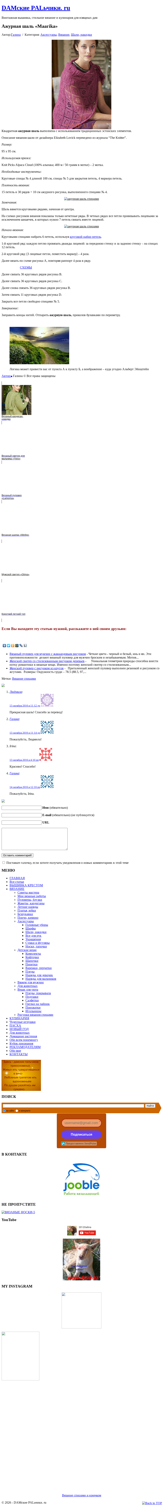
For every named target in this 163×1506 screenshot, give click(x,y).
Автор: (6, 376)
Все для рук (33, 935)
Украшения (33, 939)
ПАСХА (15, 1025)
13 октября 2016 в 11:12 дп (25, 705)
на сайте (10, 1110)
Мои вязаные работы (31, 896)
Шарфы (30, 928)
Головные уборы (36, 925)
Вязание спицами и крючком (81, 1495)
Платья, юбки (26, 910)
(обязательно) (55, 807)
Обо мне (15, 1050)
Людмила (16, 691)
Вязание (63, 34)
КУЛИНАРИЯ (19, 1018)
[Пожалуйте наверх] (152, 1503)
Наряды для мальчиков (40, 978)
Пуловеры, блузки (29, 899)
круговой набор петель (85, 236)
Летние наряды (27, 907)
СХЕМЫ (26, 267)
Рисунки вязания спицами (35, 1014)
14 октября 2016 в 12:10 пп (25, 787)
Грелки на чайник (37, 1004)
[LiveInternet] (25, 645)
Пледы (30, 971)
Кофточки (32, 957)
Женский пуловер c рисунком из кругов (37, 668)
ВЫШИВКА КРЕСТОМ (26, 885)
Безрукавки (25, 914)
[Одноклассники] (13, 645)
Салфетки (32, 1000)
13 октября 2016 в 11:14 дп (25, 732)
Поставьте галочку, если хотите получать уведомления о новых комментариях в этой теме (67, 862)
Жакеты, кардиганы (31, 903)
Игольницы (33, 1011)
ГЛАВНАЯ (17, 878)
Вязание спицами (24, 678)
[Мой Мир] (17, 645)
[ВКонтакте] (4, 645)
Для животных (27, 986)
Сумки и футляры (37, 942)
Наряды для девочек (39, 975)
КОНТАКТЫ (19, 1054)
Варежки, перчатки (38, 968)
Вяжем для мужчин (30, 982)
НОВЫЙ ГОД (19, 1029)
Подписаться (81, 1134)
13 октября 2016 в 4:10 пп (24, 759)
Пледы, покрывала (38, 993)
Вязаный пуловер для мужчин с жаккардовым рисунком (48, 654)
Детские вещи (27, 950)
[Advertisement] (81, 1432)
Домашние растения (23, 1036)
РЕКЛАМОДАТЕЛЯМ (25, 1047)
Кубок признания (21, 1043)
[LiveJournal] (21, 645)
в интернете (24, 1110)
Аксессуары (48, 34)
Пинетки (31, 964)
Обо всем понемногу (24, 1040)
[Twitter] (9, 645)
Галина (16, 34)
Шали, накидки (81, 34)
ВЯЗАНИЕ (17, 889)
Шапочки (31, 960)
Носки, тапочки (36, 946)
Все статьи (17, 881)
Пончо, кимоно (27, 917)
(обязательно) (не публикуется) (68, 815)
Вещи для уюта (27, 989)
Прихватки (33, 1007)
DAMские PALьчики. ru (36, 7)
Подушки (31, 996)
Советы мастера (28, 892)
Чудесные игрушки (23, 1022)
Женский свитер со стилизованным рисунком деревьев (47, 661)
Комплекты (33, 953)
